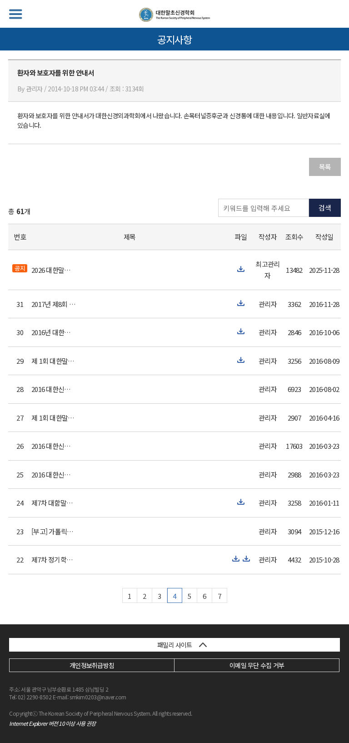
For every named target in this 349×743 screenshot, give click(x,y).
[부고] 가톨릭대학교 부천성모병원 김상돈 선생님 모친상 (54, 531)
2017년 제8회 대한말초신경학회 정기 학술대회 (54, 304)
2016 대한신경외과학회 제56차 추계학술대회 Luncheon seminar (54, 389)
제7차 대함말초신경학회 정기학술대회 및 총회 (54, 502)
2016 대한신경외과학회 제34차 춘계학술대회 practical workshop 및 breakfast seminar (54, 446)
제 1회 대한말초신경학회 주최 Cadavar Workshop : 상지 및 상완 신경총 (54, 361)
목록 (325, 166)
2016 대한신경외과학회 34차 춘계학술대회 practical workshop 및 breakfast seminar (54, 474)
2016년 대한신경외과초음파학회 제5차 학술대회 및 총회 (54, 332)
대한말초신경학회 (174, 15)
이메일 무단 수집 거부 (256, 665)
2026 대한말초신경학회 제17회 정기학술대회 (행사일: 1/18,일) (54, 270)
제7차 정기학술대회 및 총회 (54, 559)
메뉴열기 (15, 14)
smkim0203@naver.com (98, 697)
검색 (325, 207)
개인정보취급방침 (92, 665)
